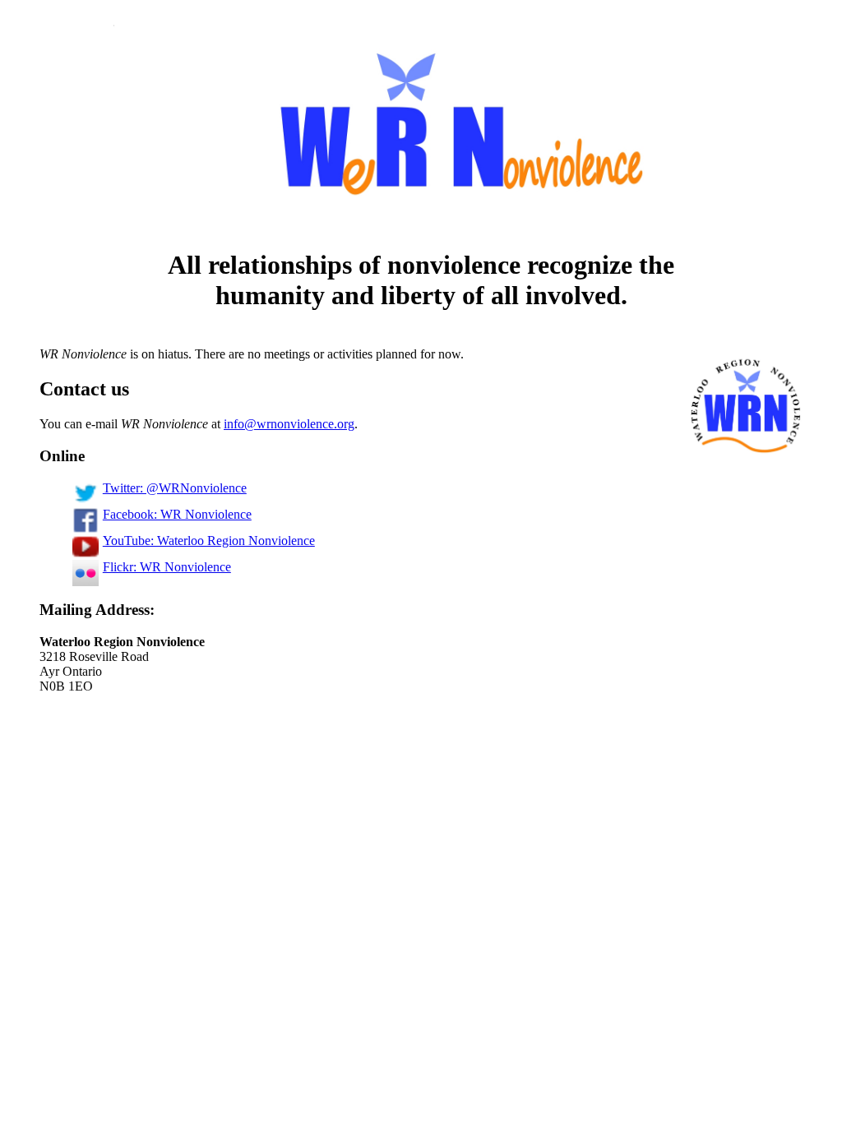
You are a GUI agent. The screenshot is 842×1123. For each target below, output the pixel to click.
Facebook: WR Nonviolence (177, 514)
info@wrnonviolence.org (289, 424)
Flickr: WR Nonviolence (167, 567)
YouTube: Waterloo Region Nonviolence (209, 541)
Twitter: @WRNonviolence (175, 488)
